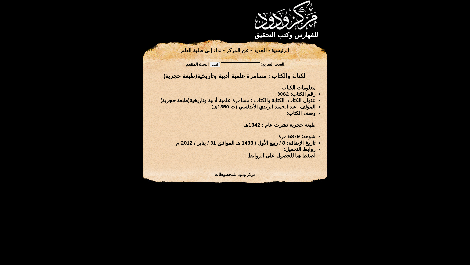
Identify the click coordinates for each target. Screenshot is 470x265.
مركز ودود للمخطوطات (235, 174)
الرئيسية (280, 50)
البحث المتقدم (197, 64)
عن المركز (237, 50)
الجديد (260, 50)
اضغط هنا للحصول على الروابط (282, 156)
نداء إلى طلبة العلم (201, 50)
